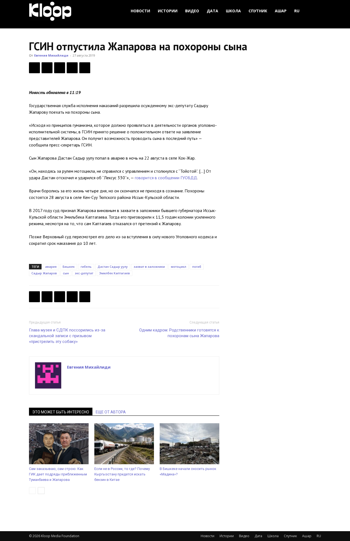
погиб (196, 266)
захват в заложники (149, 266)
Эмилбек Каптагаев (114, 273)
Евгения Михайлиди (51, 55)
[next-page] (41, 490)
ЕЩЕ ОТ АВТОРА (111, 412)
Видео (192, 10)
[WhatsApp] (84, 67)
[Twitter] (47, 67)
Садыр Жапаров (44, 273)
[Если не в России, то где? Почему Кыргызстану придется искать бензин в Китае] (124, 443)
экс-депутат (84, 273)
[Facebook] (34, 67)
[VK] (59, 67)
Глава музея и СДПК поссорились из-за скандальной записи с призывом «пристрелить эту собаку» (67, 336)
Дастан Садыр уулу (113, 266)
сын (66, 273)
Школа (233, 10)
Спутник (258, 10)
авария (51, 266)
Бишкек (69, 266)
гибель (86, 266)
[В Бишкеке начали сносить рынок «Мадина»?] (189, 443)
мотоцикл (178, 266)
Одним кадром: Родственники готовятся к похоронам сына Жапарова (179, 333)
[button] (314, 11)
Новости (140, 10)
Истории (167, 10)
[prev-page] (32, 490)
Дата (212, 10)
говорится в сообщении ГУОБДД (166, 177)
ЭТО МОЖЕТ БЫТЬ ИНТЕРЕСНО (60, 412)
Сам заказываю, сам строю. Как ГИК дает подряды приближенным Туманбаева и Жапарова (58, 474)
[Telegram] (72, 67)
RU (296, 10)
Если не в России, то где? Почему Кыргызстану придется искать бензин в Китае (122, 474)
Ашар (281, 10)
